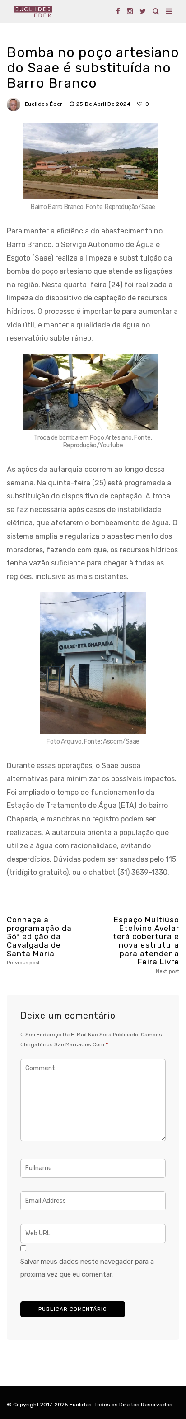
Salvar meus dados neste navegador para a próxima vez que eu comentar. (87, 1268)
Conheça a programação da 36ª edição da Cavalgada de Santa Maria (39, 941)
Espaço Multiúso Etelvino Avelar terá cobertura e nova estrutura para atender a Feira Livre (146, 945)
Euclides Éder (44, 104)
